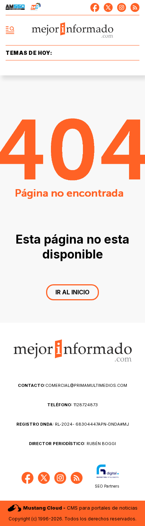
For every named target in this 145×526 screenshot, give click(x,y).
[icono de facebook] (94, 7)
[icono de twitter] (108, 7)
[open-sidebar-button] (10, 30)
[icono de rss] (134, 7)
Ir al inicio (72, 292)
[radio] (15, 7)
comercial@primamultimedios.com (72, 385)
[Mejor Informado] (72, 30)
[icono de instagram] (121, 7)
